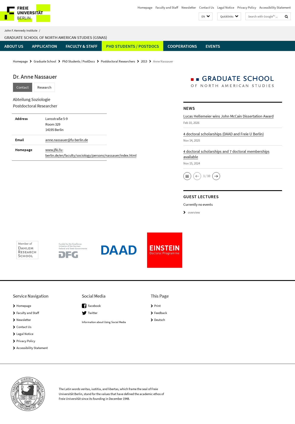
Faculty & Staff (81, 46)
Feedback (160, 313)
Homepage (145, 7)
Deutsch (159, 320)
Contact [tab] (22, 87)
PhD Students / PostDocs (132, 46)
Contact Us (206, 7)
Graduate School (45, 61)
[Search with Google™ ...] (286, 16)
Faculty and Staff (166, 7)
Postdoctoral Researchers (118, 61)
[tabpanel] (90, 130)
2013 (144, 61)
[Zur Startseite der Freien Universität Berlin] (36, 13)
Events (213, 46)
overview (194, 212)
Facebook (94, 306)
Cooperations (182, 46)
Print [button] (157, 306)
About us (13, 46)
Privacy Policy (246, 7)
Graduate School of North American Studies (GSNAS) (55, 37)
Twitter (92, 313)
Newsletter (188, 7)
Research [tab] (44, 87)
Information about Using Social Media (104, 322)
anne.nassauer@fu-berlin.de (66, 139)
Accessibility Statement (275, 7)
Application (44, 46)
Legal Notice (225, 7)
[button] (206, 17)
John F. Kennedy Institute (22, 30)
